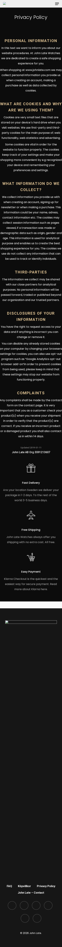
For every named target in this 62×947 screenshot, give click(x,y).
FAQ (9, 886)
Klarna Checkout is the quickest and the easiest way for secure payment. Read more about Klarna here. (31, 584)
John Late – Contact (31, 892)
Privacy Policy (46, 886)
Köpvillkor (24, 886)
